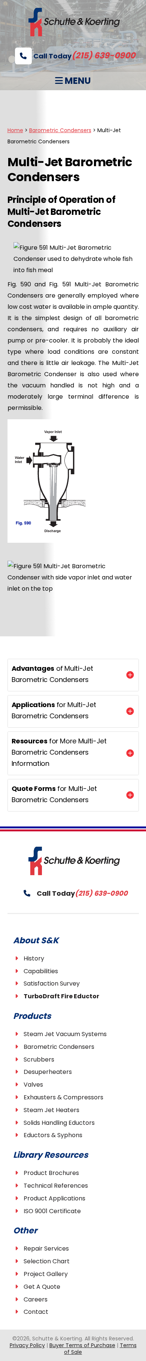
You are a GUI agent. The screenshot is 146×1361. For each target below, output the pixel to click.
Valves (33, 1084)
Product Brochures (51, 1173)
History (34, 958)
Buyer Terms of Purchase (82, 1345)
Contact (36, 1311)
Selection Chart (47, 1261)
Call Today (83, 56)
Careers (36, 1299)
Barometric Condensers (59, 1046)
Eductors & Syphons (53, 1135)
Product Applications (54, 1198)
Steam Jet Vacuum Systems (65, 1034)
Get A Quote (42, 1286)
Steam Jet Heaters (51, 1110)
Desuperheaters (48, 1072)
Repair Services (46, 1248)
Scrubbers (39, 1059)
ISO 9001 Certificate (52, 1211)
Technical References (56, 1185)
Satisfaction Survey (52, 983)
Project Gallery (46, 1274)
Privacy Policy (27, 1345)
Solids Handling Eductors (59, 1122)
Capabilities (41, 971)
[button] (73, 675)
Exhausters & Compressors (63, 1097)
